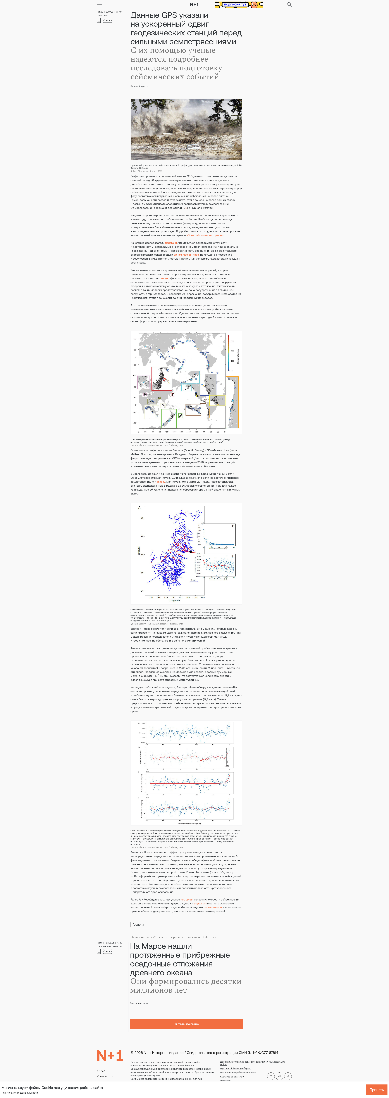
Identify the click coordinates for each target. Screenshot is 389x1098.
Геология (139, 924)
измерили (187, 899)
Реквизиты (226, 1081)
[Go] (99, 4)
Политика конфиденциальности (20, 1092)
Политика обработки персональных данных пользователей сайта (252, 1063)
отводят (165, 278)
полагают (171, 242)
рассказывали (212, 907)
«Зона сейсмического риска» (205, 235)
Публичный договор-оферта (235, 1068)
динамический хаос (186, 254)
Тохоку (161, 481)
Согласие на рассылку (232, 1077)
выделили (200, 903)
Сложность (105, 1076)
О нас (101, 1071)
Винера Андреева (139, 86)
